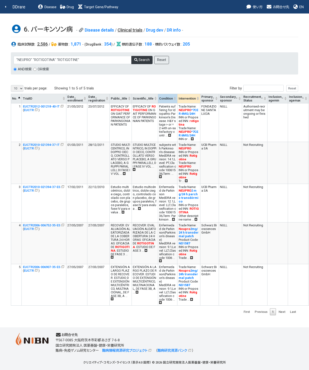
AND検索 (25, 69)
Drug (70, 7)
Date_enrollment (75, 98)
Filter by (236, 88)
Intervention (187, 98)
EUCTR (29, 110)
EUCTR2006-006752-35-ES (41, 225)
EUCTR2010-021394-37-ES (41, 187)
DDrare (19, 6)
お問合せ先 (280, 7)
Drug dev (154, 30)
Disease (49, 7)
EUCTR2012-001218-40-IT (41, 106)
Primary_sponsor (207, 98)
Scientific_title (143, 98)
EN (301, 7)
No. (14, 98)
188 (148, 44)
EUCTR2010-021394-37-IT (41, 145)
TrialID (27, 98)
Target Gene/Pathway (100, 7)
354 (107, 44)
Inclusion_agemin (275, 98)
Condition (166, 98)
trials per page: (35, 88)
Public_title (119, 98)
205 (186, 44)
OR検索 (43, 69)
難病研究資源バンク (172, 351)
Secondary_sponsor (229, 98)
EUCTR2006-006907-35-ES (41, 267)
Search (144, 60)
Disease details (99, 30)
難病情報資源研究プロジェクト (124, 351)
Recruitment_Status (253, 98)
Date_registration (96, 98)
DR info (174, 30)
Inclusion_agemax (296, 98)
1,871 (76, 44)
